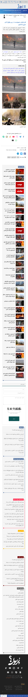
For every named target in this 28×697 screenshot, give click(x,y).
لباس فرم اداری (21, 628)
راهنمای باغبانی (21, 593)
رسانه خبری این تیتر (20, 650)
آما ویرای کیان (8, 677)
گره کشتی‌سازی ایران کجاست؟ (18, 430)
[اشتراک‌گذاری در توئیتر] (21, 153)
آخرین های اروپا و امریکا (18, 459)
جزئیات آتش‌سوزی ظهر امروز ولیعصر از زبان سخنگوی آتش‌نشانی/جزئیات (9, 243)
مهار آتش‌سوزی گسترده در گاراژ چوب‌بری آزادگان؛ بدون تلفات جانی (9, 197)
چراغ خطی (21, 611)
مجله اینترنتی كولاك (20, 645)
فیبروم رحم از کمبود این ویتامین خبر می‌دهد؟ (15, 536)
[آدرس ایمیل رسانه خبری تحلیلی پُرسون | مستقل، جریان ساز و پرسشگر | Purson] (13, 140)
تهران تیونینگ (21, 635)
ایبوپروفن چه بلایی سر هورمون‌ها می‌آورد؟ (16, 533)
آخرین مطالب (20, 557)
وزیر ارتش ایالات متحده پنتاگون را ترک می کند (15, 502)
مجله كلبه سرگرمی (20, 647)
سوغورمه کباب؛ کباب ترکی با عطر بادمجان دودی (15, 546)
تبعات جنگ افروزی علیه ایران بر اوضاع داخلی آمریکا (14, 516)
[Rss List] (1, 1)
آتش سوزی (13, 157)
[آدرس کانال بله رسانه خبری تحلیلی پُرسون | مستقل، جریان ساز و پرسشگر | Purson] (3, 137)
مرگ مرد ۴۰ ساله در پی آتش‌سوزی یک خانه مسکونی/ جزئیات (10, 250)
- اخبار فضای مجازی (8, 688)
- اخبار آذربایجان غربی (19, 686)
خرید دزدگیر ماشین (20, 614)
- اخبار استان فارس (19, 688)
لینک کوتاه (22, 150)
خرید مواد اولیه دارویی (19, 626)
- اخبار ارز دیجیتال (9, 689)
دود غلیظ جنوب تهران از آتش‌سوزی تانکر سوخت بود (13, 68)
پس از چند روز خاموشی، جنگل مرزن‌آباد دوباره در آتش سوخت (9, 296)
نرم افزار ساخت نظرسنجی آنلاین (17, 631)
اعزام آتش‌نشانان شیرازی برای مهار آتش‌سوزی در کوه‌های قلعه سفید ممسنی (9, 375)
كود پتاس (22, 590)
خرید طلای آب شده (20, 621)
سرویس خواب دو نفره (19, 609)
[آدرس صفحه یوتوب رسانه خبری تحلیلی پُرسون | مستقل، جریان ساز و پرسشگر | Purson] (13, 137)
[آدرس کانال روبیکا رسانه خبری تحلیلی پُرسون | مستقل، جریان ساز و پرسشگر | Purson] (7, 137)
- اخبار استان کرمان (19, 689)
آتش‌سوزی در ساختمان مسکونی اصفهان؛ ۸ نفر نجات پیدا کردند (9, 171)
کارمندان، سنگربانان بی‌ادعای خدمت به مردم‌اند (15, 434)
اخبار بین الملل (23, 15)
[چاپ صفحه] (4, 15)
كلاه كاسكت (21, 643)
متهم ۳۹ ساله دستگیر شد (10, 217)
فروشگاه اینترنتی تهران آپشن (18, 640)
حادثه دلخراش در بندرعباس (9, 301)
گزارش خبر (22, 623)
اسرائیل (9, 157)
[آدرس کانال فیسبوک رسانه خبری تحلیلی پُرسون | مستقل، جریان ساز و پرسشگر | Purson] (23, 137)
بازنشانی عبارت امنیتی (14, 413)
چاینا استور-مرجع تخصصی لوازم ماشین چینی (15, 618)
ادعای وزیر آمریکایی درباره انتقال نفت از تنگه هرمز (14, 514)
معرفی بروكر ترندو (20, 602)
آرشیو (17, 1)
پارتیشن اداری (21, 606)
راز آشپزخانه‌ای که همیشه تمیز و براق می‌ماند (15, 539)
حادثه (18, 157)
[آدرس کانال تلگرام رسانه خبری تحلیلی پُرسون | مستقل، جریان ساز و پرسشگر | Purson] (20, 136)
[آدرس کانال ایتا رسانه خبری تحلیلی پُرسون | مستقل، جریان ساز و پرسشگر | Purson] (10, 137)
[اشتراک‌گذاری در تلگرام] (18, 153)
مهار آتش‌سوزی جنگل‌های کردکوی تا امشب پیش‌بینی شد (9, 283)
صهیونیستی (5, 52)
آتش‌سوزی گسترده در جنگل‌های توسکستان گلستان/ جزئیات (10, 256)
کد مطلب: (22, 148)
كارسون (22, 633)
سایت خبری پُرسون (17, 52)
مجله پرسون (20, 531)
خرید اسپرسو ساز (20, 604)
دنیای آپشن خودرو (20, 638)
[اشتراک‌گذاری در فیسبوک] (24, 153)
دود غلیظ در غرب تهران (10, 347)
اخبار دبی (22, 616)
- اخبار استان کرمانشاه (8, 686)
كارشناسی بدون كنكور (20, 599)
